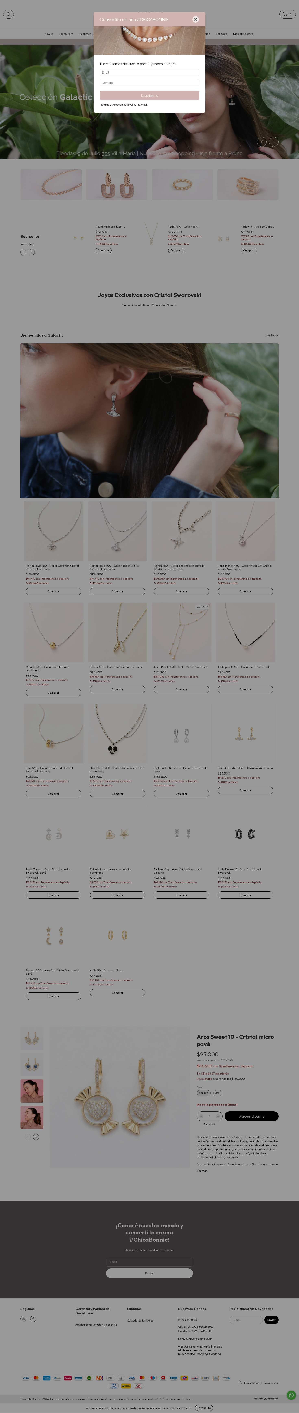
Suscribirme (149, 96)
